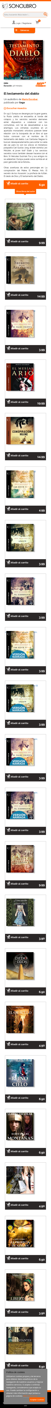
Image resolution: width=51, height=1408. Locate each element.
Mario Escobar (30, 99)
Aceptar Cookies (37, 1399)
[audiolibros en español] (25, 6)
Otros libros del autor (25, 191)
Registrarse (27, 23)
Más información (30, 1396)
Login (18, 23)
